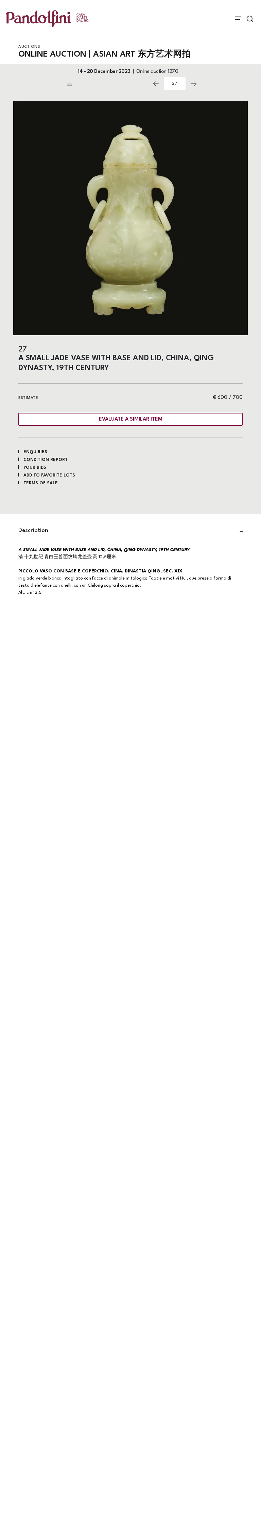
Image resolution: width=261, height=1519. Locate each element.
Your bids (34, 467)
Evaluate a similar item (130, 419)
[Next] (194, 83)
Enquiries (35, 452)
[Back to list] (106, 83)
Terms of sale (40, 483)
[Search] (250, 19)
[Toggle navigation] (238, 19)
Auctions (29, 47)
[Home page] (48, 18)
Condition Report (45, 460)
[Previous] (156, 83)
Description (33, 530)
